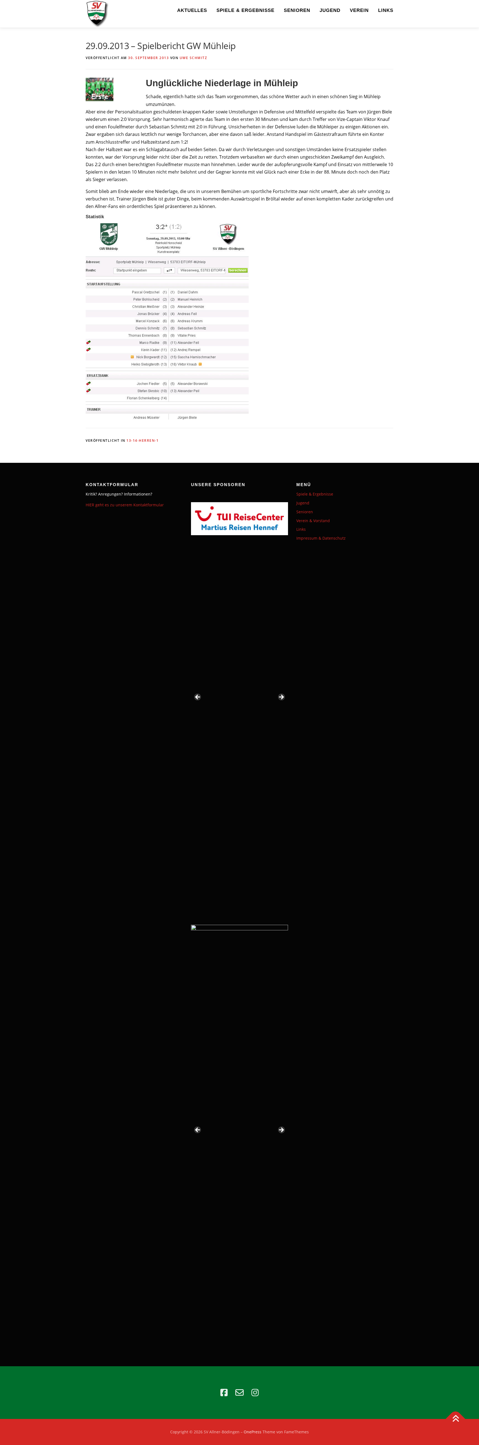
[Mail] (239, 1392)
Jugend (330, 10)
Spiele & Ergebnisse (245, 10)
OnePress (252, 1431)
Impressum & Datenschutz (321, 538)
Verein (359, 10)
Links (385, 10)
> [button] (281, 697)
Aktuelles (192, 10)
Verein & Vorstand (313, 520)
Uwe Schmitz (193, 57)
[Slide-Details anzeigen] (239, 699)
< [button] (198, 697)
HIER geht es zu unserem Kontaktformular (125, 504)
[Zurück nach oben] (455, 1419)
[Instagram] (255, 1392)
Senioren (297, 10)
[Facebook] (224, 1392)
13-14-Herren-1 (142, 440)
